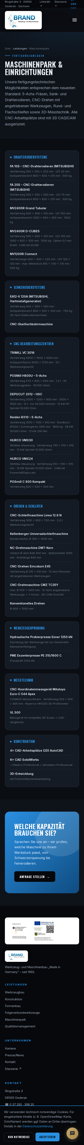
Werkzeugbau (14, 992)
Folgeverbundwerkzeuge (22, 1013)
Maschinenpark (15, 1019)
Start (8, 48)
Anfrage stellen (35, 876)
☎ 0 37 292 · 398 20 (19, 1104)
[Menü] (74, 20)
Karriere (10, 1048)
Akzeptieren (47, 1137)
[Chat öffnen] (72, 1133)
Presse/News (14, 1055)
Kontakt (10, 1062)
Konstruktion (13, 999)
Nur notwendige (19, 1137)
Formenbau (13, 1006)
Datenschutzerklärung (38, 1126)
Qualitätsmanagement (20, 1026)
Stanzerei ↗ (13, 1069)
